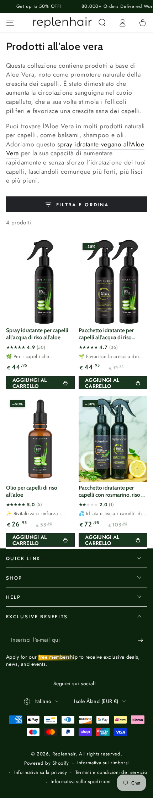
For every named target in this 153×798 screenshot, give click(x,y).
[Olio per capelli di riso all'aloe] (40, 439)
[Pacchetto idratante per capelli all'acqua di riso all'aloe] (113, 281)
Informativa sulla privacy (40, 772)
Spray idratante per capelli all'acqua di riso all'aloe (37, 334)
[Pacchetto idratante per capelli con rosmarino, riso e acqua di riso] (113, 439)
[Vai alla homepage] (62, 22)
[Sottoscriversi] (142, 639)
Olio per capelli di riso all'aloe (31, 491)
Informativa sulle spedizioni (80, 782)
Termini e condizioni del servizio (111, 772)
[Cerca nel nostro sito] (102, 22)
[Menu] (10, 22)
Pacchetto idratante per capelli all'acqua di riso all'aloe (106, 334)
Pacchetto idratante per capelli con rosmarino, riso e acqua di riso (111, 491)
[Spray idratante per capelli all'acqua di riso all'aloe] (40, 281)
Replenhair (64, 753)
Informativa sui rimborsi (103, 763)
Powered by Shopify (46, 763)
